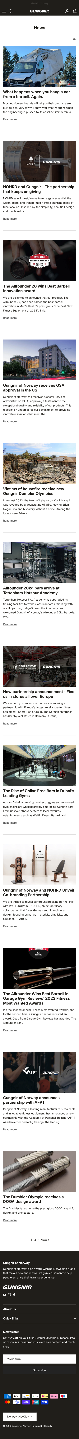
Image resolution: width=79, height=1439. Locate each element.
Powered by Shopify (42, 1426)
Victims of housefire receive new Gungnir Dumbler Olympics (33, 491)
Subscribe (39, 1370)
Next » (45, 1239)
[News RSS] (74, 38)
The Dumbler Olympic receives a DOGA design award (33, 1199)
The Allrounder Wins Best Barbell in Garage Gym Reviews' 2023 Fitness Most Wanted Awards (36, 998)
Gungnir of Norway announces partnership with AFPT (31, 1100)
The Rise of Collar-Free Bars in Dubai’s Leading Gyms (38, 793)
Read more (10, 119)
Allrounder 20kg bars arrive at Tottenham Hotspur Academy (31, 590)
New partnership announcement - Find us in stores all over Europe (39, 694)
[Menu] (4, 11)
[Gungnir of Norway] (39, 11)
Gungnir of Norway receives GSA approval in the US (33, 387)
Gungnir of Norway (21, 1426)
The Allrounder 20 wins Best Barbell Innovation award (36, 288)
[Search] (12, 11)
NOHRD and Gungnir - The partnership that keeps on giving (38, 189)
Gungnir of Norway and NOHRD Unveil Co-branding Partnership (38, 892)
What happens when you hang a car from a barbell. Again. (36, 94)
